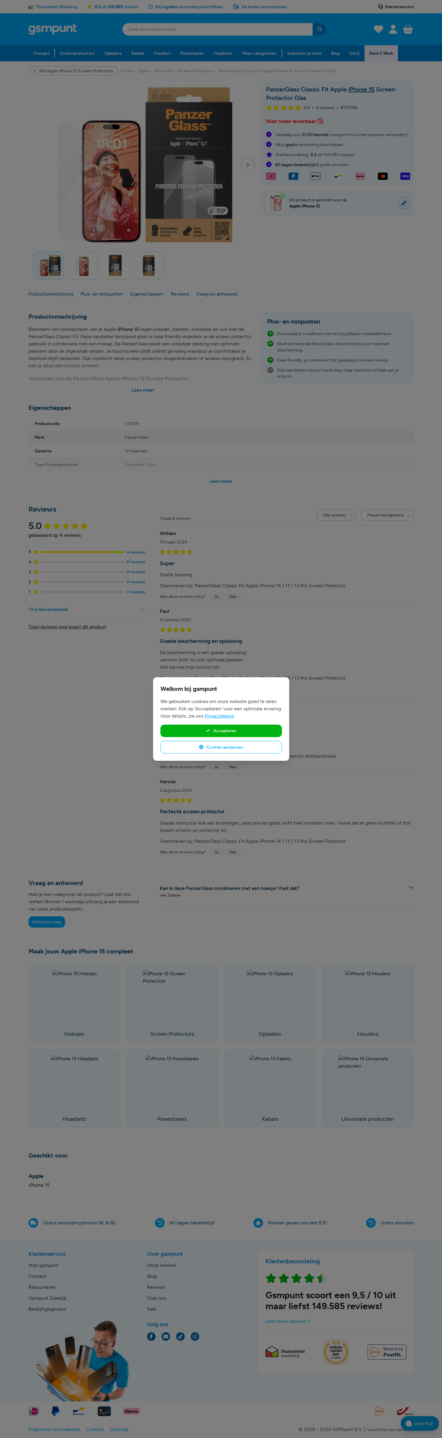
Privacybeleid (219, 716)
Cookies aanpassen (224, 747)
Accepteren (224, 730)
